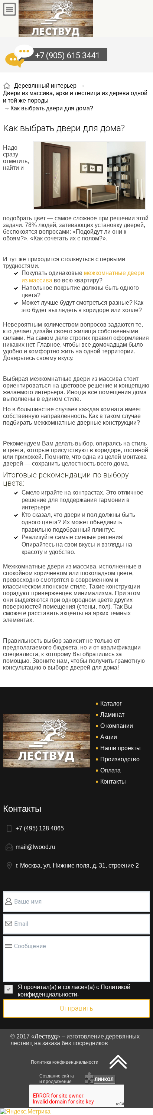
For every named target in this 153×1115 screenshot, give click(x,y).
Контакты (113, 781)
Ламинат (112, 715)
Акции (108, 737)
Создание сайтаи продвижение (56, 1078)
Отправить (76, 1008)
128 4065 (40, 828)
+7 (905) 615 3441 (67, 55)
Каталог (111, 703)
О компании (116, 726)
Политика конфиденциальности (64, 1062)
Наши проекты (120, 748)
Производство (120, 759)
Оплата (110, 770)
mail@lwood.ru (35, 847)
